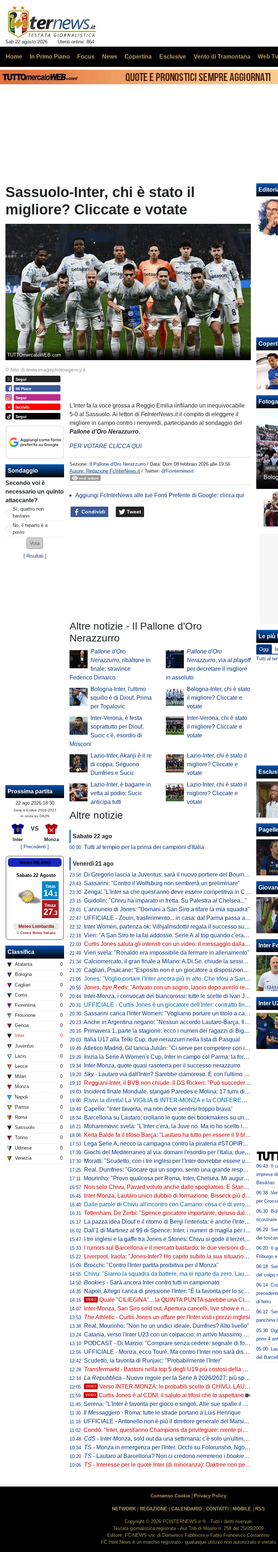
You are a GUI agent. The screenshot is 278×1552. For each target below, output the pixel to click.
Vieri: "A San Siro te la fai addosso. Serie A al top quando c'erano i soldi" (176, 935)
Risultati (34, 556)
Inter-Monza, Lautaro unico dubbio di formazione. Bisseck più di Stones (175, 1196)
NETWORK (124, 1509)
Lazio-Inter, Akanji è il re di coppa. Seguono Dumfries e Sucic (121, 764)
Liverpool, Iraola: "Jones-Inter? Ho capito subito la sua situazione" (168, 1256)
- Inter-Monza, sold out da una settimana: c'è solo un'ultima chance (175, 1439)
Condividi (92, 512)
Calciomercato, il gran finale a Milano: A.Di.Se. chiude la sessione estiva (176, 961)
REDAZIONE (153, 1509)
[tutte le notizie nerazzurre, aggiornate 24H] (51, 22)
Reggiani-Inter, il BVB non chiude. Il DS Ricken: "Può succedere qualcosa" (179, 1083)
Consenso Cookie (170, 1495)
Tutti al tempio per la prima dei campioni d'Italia (144, 847)
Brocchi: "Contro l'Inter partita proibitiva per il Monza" (151, 1265)
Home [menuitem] (14, 57)
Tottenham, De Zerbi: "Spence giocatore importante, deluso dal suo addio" (179, 1213)
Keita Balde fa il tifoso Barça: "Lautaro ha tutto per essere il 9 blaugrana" (176, 1135)
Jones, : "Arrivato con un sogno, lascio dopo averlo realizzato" (175, 987)
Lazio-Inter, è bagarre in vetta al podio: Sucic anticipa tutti (120, 793)
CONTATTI (217, 1509)
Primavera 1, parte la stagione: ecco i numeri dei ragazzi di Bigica (168, 1031)
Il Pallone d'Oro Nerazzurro (117, 464)
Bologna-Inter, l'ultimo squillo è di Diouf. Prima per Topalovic (121, 697)
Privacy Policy (210, 1495)
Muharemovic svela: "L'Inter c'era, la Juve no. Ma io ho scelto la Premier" (176, 1126)
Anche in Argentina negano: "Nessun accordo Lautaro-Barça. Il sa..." (177, 1022)
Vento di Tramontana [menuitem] (222, 57)
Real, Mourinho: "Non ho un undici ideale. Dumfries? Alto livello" (166, 1326)
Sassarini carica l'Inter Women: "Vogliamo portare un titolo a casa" (168, 1013)
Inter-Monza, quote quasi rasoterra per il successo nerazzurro (162, 1065)
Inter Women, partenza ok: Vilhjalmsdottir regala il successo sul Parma (174, 927)
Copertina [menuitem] (138, 57)
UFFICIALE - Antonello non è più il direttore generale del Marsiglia (168, 1421)
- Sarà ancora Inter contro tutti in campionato (151, 1282)
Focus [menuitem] (85, 57)
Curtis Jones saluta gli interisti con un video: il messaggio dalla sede (171, 944)
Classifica (21, 952)
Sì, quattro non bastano (28, 512)
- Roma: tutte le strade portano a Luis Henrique (162, 1413)
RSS (260, 1509)
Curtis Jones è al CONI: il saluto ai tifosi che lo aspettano (164, 1395)
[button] (34, 543)
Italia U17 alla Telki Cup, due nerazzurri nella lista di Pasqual (162, 1039)
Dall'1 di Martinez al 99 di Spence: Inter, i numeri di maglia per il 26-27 (173, 1230)
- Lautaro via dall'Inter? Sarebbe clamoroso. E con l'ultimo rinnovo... (176, 1074)
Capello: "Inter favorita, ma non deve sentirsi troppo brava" (158, 1109)
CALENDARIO (186, 1509)
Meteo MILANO (35, 862)
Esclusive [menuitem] (172, 57)
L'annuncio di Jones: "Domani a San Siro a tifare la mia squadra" (167, 909)
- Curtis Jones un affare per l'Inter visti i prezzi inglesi (167, 1317)
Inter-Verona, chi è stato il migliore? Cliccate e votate (217, 726)
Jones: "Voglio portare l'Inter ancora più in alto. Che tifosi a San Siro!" (172, 979)
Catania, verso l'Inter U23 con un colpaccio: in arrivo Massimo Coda (170, 1334)
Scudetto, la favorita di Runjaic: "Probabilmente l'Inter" (153, 1360)
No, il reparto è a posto (30, 529)
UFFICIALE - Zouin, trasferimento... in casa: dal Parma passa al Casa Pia (178, 918)
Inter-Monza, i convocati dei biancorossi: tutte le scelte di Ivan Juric (169, 996)
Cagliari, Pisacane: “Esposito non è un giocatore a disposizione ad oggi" (176, 970)
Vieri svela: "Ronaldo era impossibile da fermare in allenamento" (166, 953)
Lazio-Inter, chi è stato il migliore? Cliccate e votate (217, 764)
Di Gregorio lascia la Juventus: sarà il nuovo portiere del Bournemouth (174, 874)
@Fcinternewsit (177, 471)
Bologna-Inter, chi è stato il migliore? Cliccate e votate (218, 697)
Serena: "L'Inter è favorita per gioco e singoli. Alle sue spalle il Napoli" (173, 1404)
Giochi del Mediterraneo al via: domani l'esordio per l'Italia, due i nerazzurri (179, 1152)
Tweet (133, 512)
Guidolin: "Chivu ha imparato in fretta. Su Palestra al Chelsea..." (165, 900)
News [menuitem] (109, 57)
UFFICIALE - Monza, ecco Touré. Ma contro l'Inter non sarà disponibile (174, 1352)
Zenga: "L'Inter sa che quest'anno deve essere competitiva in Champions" (178, 892)
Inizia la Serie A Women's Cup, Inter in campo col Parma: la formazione (175, 1057)
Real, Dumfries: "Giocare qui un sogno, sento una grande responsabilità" (177, 1170)
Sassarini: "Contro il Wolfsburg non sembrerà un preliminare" (162, 883)
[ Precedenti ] (35, 846)
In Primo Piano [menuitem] (50, 57)
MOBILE (242, 1509)
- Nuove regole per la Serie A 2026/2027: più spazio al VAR (179, 1378)
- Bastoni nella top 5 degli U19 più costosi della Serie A (172, 1369)
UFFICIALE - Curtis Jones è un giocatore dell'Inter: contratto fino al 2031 (176, 1005)
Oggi (264, 649)
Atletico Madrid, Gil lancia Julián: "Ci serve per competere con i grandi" (174, 1048)
